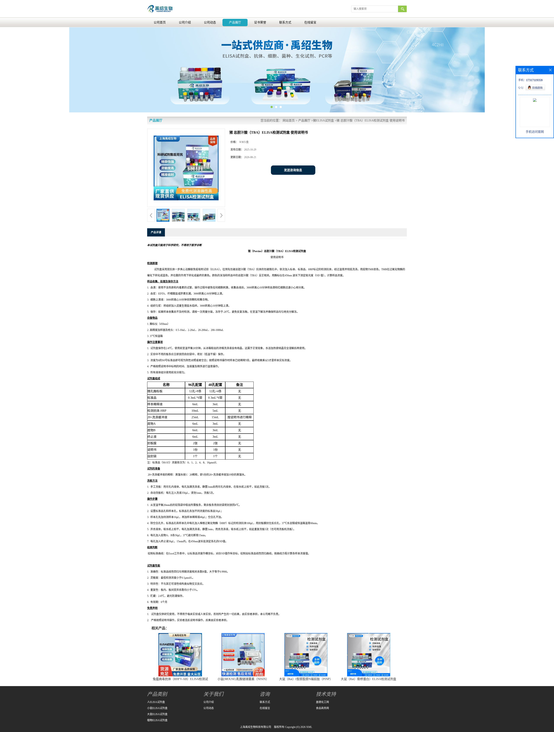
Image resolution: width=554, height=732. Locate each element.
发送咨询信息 (293, 170)
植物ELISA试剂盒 (157, 720)
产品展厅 (235, 22)
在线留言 (310, 22)
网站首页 (289, 120)
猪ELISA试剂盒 (323, 120)
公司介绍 (185, 22)
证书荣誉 (260, 22)
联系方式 (285, 22)
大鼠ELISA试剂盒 (157, 714)
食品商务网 (322, 708)
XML (309, 727)
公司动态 (210, 22)
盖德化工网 (322, 702)
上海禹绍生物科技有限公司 (255, 727)
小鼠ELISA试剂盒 (157, 708)
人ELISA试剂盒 (156, 702)
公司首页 (160, 22)
